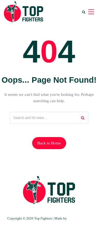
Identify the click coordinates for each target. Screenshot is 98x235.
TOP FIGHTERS (79, 218)
